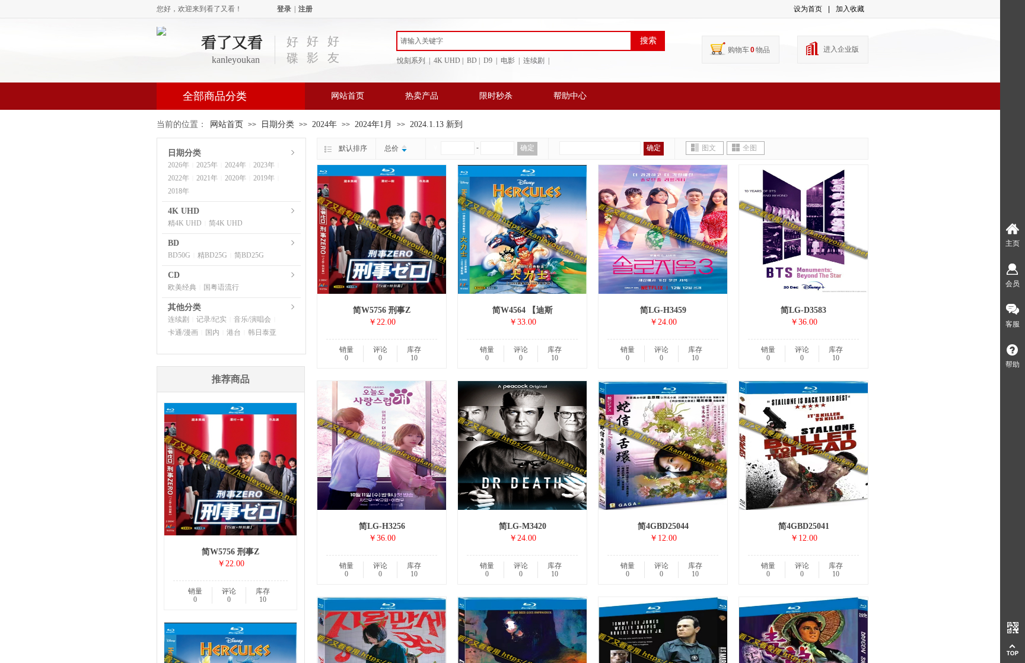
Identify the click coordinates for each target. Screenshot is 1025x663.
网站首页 (347, 95)
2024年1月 (373, 124)
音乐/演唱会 (252, 319)
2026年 (178, 165)
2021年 (207, 178)
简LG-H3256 (382, 526)
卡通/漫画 (183, 332)
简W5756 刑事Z (381, 310)
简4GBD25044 (663, 526)
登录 (284, 9)
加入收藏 (850, 9)
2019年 (264, 178)
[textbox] (514, 41)
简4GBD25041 (803, 526)
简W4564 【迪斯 (522, 310)
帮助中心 (570, 95)
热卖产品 (421, 95)
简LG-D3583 (803, 310)
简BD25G (249, 255)
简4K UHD (226, 223)
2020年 (235, 178)
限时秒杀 (495, 95)
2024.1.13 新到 (436, 124)
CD (174, 275)
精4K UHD (185, 223)
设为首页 (808, 9)
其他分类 (184, 307)
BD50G (179, 255)
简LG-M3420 (522, 526)
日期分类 (277, 124)
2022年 (178, 178)
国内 (212, 332)
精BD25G (212, 255)
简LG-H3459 (663, 310)
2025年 (207, 165)
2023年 (264, 165)
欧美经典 (182, 287)
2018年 (178, 191)
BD (173, 243)
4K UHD (183, 211)
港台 (234, 332)
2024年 (324, 124)
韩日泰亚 (262, 332)
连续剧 (178, 319)
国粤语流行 (221, 287)
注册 (305, 9)
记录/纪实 (211, 319)
